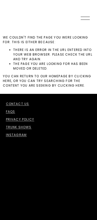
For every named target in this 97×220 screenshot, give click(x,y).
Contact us (17, 104)
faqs (10, 111)
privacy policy (20, 119)
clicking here (71, 85)
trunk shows (19, 127)
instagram (16, 135)
